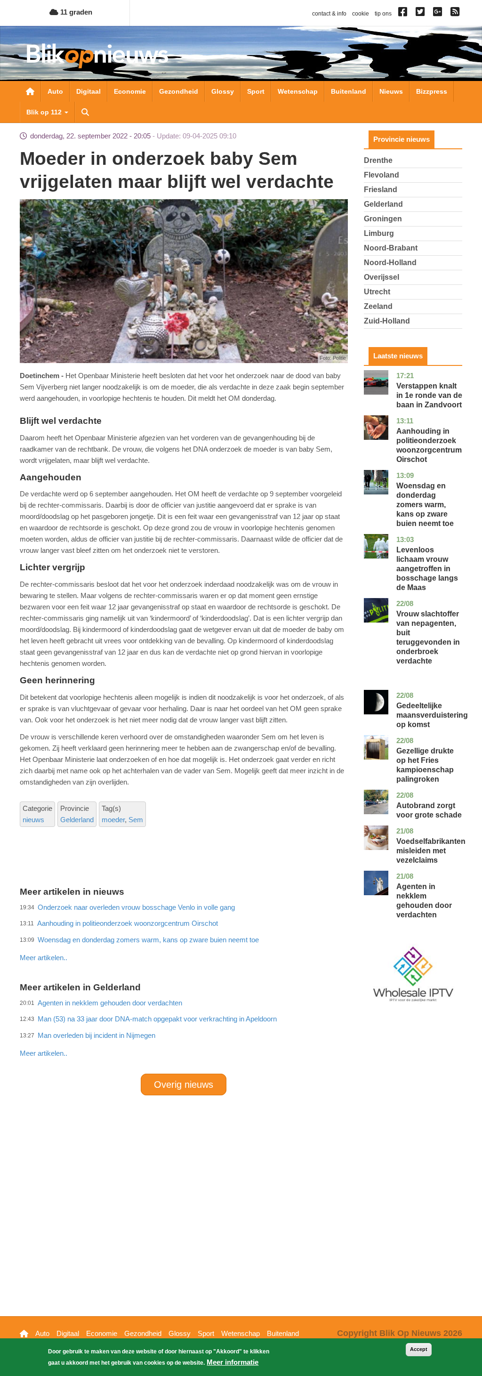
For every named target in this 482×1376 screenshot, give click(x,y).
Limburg (379, 233)
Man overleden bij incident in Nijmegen (96, 1035)
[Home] (97, 55)
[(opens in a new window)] (404, 13)
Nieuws (391, 91)
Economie (130, 91)
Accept (418, 1349)
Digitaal (88, 91)
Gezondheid (178, 91)
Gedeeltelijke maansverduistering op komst (432, 715)
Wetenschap (298, 91)
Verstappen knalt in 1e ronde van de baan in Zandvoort (429, 395)
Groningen (383, 219)
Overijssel (381, 277)
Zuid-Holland (387, 321)
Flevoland (381, 175)
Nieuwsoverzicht (30, 91)
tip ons (383, 13)
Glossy (222, 91)
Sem (136, 820)
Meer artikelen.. (43, 1053)
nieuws (33, 820)
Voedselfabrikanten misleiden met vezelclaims (431, 850)
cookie (360, 13)
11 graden (75, 12)
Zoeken (85, 112)
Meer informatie (232, 1362)
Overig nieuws (183, 1084)
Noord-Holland (390, 263)
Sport (256, 91)
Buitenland (348, 91)
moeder (113, 820)
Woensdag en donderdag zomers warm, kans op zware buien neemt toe (425, 504)
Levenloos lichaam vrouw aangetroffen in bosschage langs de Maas (427, 568)
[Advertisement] (191, 937)
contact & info (329, 13)
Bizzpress (431, 91)
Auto (55, 91)
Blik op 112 (45, 112)
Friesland (380, 190)
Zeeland (378, 306)
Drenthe (378, 160)
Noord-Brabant (391, 248)
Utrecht (377, 292)
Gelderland (77, 820)
